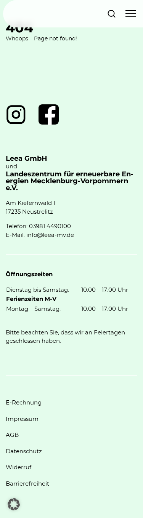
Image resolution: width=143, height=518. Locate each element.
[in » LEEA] (16, 114)
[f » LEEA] (49, 114)
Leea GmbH (26, 158)
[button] (13, 504)
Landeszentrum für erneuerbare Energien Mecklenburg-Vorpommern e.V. (69, 181)
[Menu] (131, 13)
